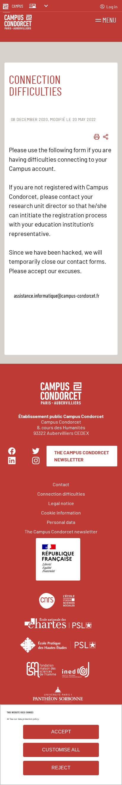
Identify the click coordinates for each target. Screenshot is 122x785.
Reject (61, 767)
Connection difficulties (61, 493)
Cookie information (61, 512)
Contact (61, 484)
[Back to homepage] (18, 23)
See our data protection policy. (24, 719)
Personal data (61, 522)
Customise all (61, 749)
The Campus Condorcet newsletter (81, 456)
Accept (61, 731)
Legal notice (61, 503)
